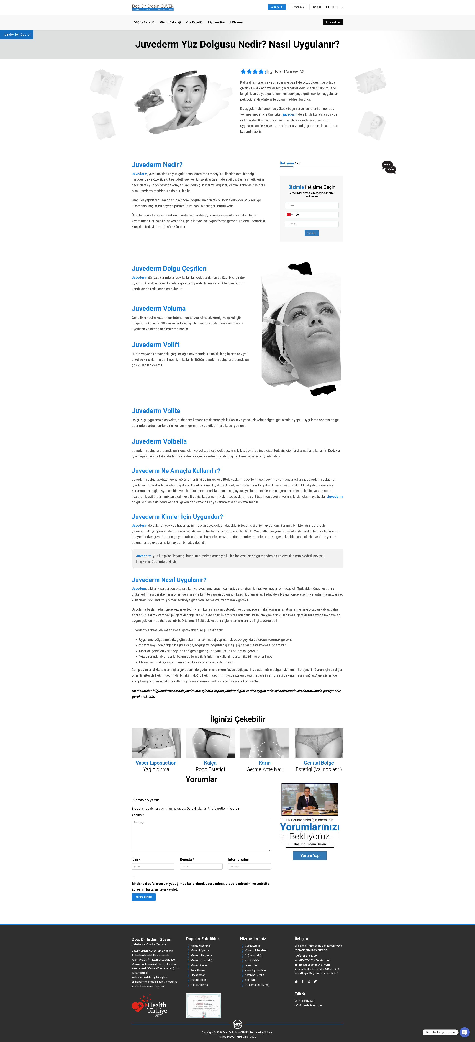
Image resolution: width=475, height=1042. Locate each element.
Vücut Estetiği (170, 22)
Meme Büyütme (200, 950)
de (337, 7)
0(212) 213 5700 (307, 955)
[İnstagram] (309, 981)
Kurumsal (330, 22)
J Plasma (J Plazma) (257, 984)
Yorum (138, 815)
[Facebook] (302, 981)
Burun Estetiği (199, 979)
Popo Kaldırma (199, 984)
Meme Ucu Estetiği (202, 960)
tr (327, 7)
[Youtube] (296, 981)
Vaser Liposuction (255, 970)
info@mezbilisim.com (308, 1005)
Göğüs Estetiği (144, 22)
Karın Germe (198, 970)
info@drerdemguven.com (314, 964)
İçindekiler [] (17, 34)
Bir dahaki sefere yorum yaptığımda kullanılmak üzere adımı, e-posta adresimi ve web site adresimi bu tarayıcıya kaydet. (200, 886)
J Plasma (236, 22)
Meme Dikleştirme (201, 955)
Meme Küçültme (200, 945)
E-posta (187, 859)
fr (342, 7)
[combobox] (289, 215)
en (332, 7)
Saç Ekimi (250, 979)
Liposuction (217, 22)
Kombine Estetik (254, 975)
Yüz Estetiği (194, 22)
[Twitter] (315, 981)
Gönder (311, 233)
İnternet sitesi (239, 859)
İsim (136, 859)
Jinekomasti (198, 975)
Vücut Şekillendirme (256, 950)
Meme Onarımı (199, 965)
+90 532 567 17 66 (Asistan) (313, 960)
